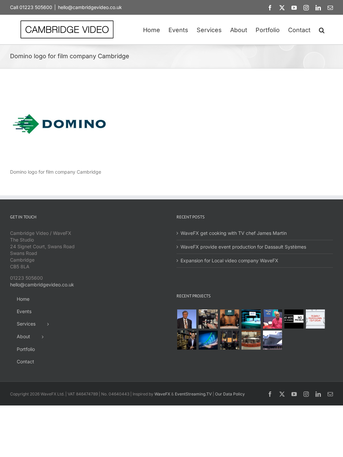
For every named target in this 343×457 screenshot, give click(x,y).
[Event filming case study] (208, 319)
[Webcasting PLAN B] (272, 319)
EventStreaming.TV (193, 393)
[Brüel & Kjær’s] (251, 340)
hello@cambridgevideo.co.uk (90, 7)
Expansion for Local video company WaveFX (229, 260)
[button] (322, 29)
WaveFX (162, 393)
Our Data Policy (230, 393)
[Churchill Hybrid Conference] (229, 319)
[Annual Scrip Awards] (208, 340)
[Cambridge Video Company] (315, 319)
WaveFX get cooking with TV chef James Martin (234, 233)
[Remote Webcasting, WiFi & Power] (294, 319)
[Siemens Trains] (229, 340)
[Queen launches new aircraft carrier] (272, 340)
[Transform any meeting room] (251, 319)
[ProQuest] (187, 340)
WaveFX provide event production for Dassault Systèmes (243, 247)
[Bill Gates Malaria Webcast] (187, 319)
